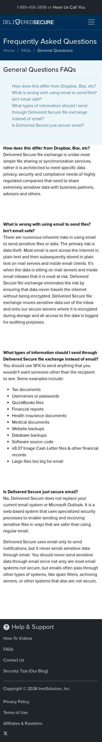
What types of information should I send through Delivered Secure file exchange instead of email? (49, 112)
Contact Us (13, 660)
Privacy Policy (16, 701)
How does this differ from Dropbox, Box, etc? (54, 86)
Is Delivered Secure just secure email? (48, 125)
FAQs (26, 50)
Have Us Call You (69, 7)
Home (9, 50)
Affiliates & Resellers (22, 723)
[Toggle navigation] (91, 22)
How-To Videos (17, 638)
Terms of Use (15, 712)
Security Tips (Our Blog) (25, 671)
